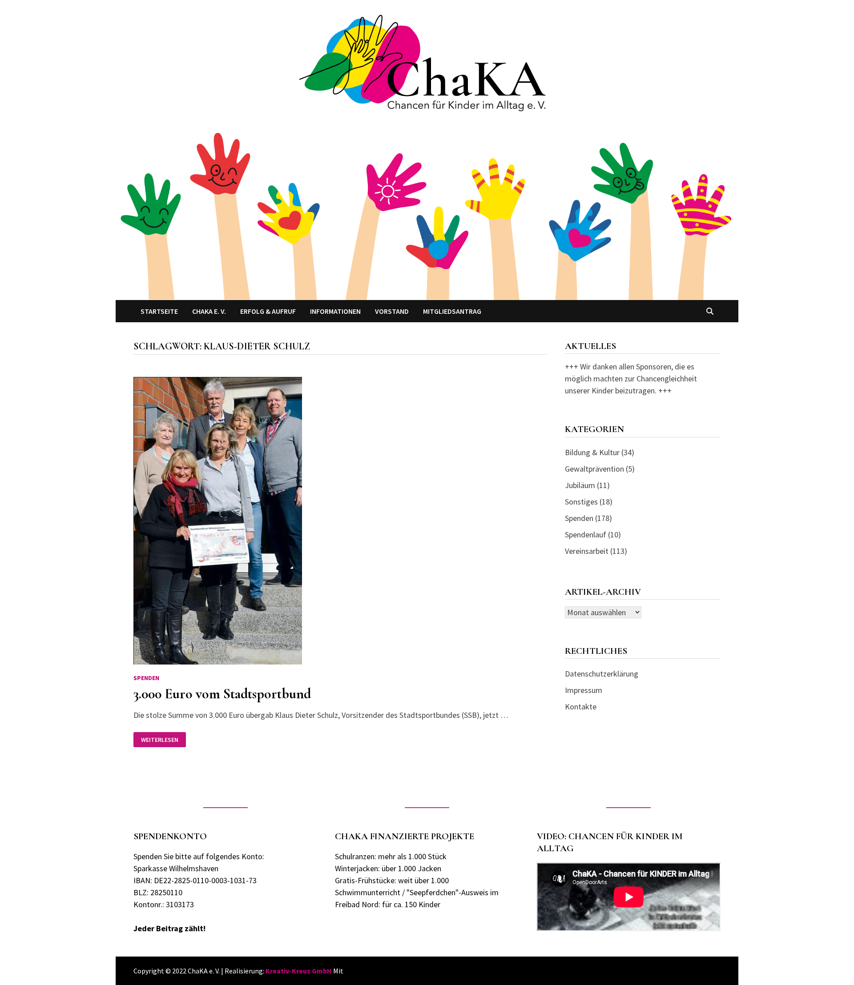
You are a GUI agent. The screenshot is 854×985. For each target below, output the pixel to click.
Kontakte (580, 706)
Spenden (146, 678)
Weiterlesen (163, 740)
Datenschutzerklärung (601, 674)
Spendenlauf (585, 534)
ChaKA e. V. (209, 311)
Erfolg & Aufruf (268, 311)
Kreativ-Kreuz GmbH (299, 970)
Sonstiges (581, 502)
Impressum (583, 690)
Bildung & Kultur (592, 452)
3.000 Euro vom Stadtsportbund (222, 693)
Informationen (335, 311)
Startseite (159, 311)
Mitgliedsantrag (452, 311)
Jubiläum (580, 485)
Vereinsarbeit (586, 551)
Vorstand (392, 311)
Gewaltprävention (594, 469)
